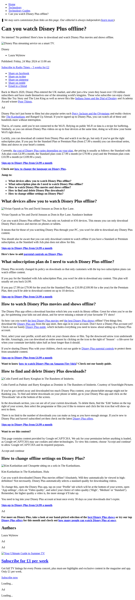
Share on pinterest (18, 79)
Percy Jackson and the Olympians (91, 113)
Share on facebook (18, 73)
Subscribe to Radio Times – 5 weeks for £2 (25, 67)
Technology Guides (19, 10)
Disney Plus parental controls (98, 348)
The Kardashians (15, 116)
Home (11, 4)
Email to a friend (17, 86)
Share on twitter (17, 76)
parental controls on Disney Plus (43, 254)
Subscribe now (9, 577)
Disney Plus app (26, 323)
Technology (15, 7)
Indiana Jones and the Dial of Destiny (96, 98)
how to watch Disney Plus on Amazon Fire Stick (47, 363)
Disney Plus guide (35, 326)
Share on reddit (16, 82)
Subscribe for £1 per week (24, 561)
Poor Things (25, 101)
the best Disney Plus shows (79, 320)
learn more (107, 20)
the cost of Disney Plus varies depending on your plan (43, 150)
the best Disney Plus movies (43, 320)
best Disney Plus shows (101, 517)
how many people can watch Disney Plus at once (87, 520)
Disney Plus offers (83, 418)
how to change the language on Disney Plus (40, 168)
